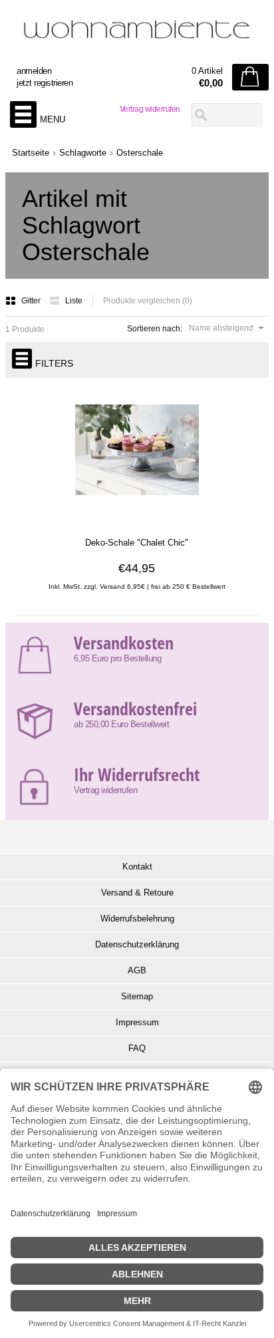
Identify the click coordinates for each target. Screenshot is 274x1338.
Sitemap (137, 996)
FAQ (137, 1048)
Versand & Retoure (137, 893)
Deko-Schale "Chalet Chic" (136, 543)
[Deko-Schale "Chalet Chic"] (137, 518)
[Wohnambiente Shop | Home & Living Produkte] (137, 34)
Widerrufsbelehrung (137, 918)
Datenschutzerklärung (137, 944)
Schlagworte (82, 153)
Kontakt (137, 867)
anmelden (34, 71)
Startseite (30, 153)
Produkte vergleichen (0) (147, 300)
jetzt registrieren (44, 83)
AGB (137, 970)
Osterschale (139, 153)
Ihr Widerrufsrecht (137, 774)
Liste (73, 300)
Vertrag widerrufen (150, 109)
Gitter (32, 300)
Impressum (137, 1022)
